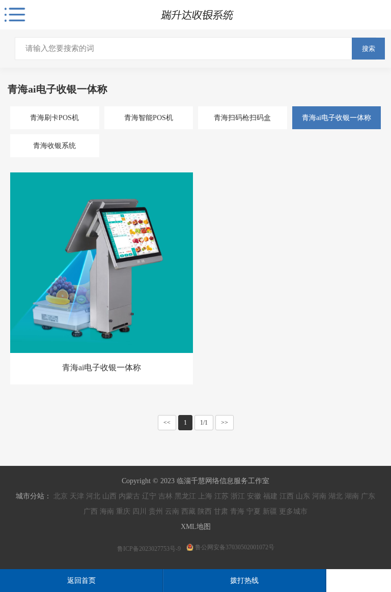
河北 (93, 496)
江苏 (221, 496)
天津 (77, 496)
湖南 (352, 496)
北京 (60, 496)
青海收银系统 (54, 146)
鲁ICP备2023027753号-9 (149, 548)
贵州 (156, 511)
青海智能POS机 (148, 118)
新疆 (270, 511)
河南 (319, 496)
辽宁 (149, 496)
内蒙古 (129, 496)
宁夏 (253, 511)
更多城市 (293, 511)
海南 (107, 511)
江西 (287, 496)
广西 (90, 511)
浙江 (238, 496)
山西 (109, 496)
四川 (139, 511)
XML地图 (196, 526)
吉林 (165, 496)
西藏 (188, 511)
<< (167, 422)
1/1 (204, 422)
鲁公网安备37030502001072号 (234, 547)
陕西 (205, 511)
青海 (237, 511)
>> (224, 422)
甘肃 (221, 511)
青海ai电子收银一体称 (336, 118)
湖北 (335, 496)
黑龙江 (185, 496)
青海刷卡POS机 (54, 118)
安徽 (254, 496)
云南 (172, 511)
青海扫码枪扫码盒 (242, 118)
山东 (303, 496)
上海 (205, 496)
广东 (368, 496)
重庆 (123, 511)
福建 (270, 496)
